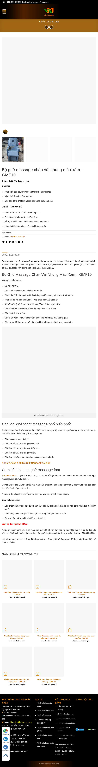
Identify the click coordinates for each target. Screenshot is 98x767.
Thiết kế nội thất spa (45, 711)
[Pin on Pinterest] (13, 242)
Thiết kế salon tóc (44, 715)
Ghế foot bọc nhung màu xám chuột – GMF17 (81, 637)
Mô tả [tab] (4, 255)
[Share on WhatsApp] (3, 242)
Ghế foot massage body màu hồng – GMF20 (16, 637)
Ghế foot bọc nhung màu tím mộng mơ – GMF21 (16, 680)
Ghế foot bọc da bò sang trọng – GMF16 (81, 593)
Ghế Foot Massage (49, 21)
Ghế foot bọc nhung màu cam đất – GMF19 (49, 593)
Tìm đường (5, 734)
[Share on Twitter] (10, 242)
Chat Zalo (6, 742)
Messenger (5, 750)
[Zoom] (5, 131)
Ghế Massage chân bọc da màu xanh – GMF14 (49, 637)
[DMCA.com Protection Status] (92, 729)
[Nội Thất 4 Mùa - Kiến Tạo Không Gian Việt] (49, 11)
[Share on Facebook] (7, 242)
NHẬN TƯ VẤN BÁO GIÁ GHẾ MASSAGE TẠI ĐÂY (26, 463)
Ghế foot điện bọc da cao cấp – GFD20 (17, 593)
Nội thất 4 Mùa (9, 476)
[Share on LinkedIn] (19, 242)
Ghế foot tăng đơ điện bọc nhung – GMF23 (49, 680)
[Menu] (4, 11)
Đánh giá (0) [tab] (14, 255)
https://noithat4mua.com (21, 722)
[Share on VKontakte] (16, 242)
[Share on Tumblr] (22, 242)
